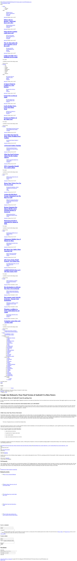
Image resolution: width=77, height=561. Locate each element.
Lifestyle (4, 64)
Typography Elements (11, 337)
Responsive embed (10, 356)
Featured (8, 15)
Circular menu (9, 374)
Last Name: (2, 553)
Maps (4, 332)
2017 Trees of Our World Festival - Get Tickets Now (12, 260)
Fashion (4, 126)
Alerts (8, 349)
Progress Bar (9, 348)
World (4, 6)
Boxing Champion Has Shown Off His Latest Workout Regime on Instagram (10, 210)
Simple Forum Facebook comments (11, 331)
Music (4, 230)
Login (1, 382)
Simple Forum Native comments (10, 330)
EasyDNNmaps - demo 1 (9, 333)
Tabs (8, 360)
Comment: (2, 530)
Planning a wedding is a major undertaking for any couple (12, 310)
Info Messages (9, 347)
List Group (9, 354)
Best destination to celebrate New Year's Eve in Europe (12, 287)
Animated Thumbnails (11, 364)
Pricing (8, 358)
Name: (1, 527)
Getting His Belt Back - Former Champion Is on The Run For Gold (12, 196)
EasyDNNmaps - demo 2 (9, 334)
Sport (4, 174)
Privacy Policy (60, 531)
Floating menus (10, 375)
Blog (4, 0)
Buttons (8, 339)
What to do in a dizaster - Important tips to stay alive (10, 21)
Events (4, 278)
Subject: (1, 540)
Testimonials (9, 359)
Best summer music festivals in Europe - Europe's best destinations (12, 299)
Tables (8, 338)
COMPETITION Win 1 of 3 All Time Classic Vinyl (12, 270)
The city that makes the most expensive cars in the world (10, 44)
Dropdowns (9, 367)
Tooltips (8, 366)
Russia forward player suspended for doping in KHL (11, 222)
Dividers (8, 352)
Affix (8, 371)
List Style (9, 355)
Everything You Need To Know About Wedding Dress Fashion (12, 136)
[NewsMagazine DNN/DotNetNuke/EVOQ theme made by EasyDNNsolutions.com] (15, 1)
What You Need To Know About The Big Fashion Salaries (11, 156)
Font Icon (9, 372)
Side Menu (9, 373)
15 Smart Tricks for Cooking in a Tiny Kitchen (9, 85)
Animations (9, 365)
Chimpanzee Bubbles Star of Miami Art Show (12, 239)
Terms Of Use (67, 531)
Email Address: (3, 551)
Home (10, 378)
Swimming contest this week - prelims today (12, 321)
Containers (9, 379)
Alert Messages (10, 368)
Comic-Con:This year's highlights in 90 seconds (10, 56)
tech (3, 449)
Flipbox (8, 362)
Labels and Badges (10, 350)
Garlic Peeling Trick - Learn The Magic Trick (10, 107)
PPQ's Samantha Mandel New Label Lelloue (11, 166)
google (5, 449)
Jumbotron (9, 351)
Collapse (8, 369)
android (8, 449)
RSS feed (10, 0)
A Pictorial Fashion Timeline (12, 145)
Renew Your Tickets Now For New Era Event (12, 183)
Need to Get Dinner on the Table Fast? (10, 118)
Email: (1, 528)
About (1, 0)
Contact (6, 0)
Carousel (8, 370)
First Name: (2, 552)
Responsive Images (10, 340)
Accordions (9, 361)
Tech (6, 392)
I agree (3, 532)
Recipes (8, 79)
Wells (8, 353)
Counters (8, 363)
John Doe (5, 17)
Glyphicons (9, 341)
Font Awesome (10, 342)
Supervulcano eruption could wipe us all (10, 32)
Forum (4, 329)
